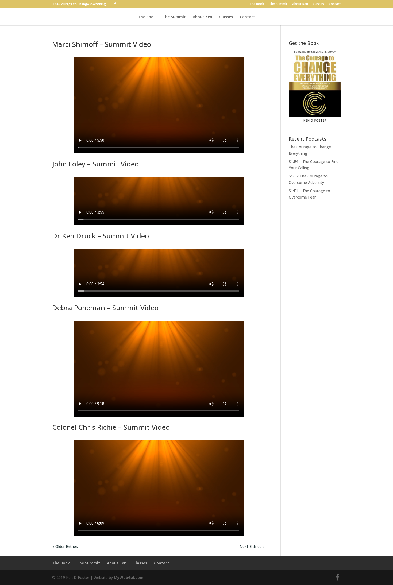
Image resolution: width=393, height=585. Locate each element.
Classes (318, 4)
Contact (335, 4)
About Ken (300, 4)
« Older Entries (65, 546)
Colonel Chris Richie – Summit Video (111, 427)
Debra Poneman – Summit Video (105, 307)
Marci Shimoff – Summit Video (101, 44)
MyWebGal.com (129, 577)
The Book (256, 4)
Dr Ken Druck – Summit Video (100, 236)
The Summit (278, 4)
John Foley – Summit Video (95, 164)
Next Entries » (252, 546)
